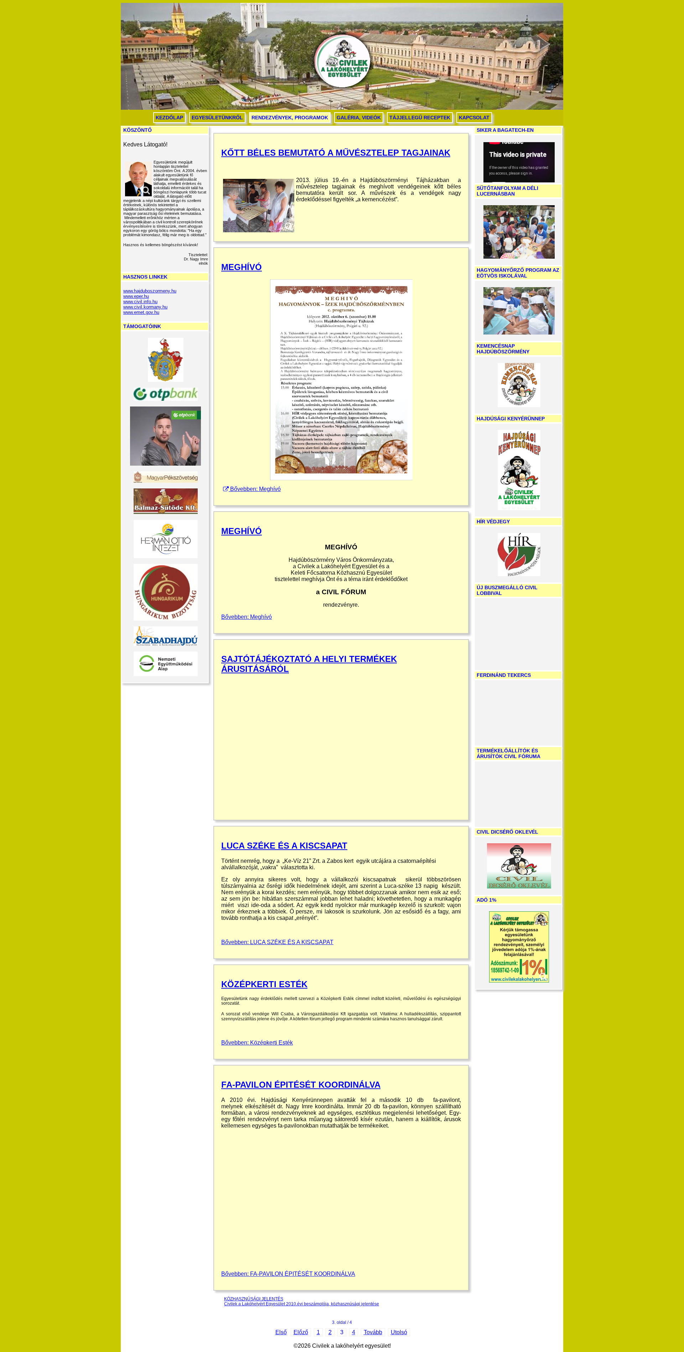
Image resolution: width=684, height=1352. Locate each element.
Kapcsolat (474, 117)
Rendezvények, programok (290, 117)
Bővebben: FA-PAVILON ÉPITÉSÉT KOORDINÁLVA (288, 1274)
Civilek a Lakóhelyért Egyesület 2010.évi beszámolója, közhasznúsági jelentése (301, 1303)
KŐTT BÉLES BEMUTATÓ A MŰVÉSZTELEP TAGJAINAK (335, 152)
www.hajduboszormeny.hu (149, 291)
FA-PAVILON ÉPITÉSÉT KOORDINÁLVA (300, 1084)
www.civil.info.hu (140, 301)
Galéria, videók (359, 117)
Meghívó (241, 267)
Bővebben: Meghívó (255, 489)
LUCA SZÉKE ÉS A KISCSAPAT (284, 845)
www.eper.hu (136, 296)
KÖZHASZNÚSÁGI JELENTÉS (253, 1298)
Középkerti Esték (264, 984)
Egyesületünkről (217, 117)
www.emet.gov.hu (141, 312)
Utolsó (399, 1332)
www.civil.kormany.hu (145, 307)
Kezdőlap (169, 117)
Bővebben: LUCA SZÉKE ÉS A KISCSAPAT (277, 942)
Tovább (373, 1332)
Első (281, 1332)
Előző (301, 1332)
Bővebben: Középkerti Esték (257, 1043)
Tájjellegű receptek (419, 117)
